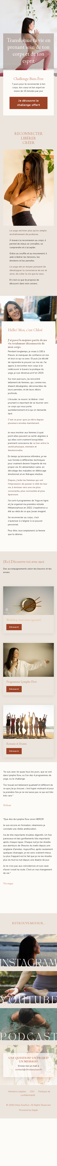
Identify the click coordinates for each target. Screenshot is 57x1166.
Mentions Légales (17, 1091)
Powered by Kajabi (28, 1110)
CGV (32, 1091)
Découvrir (14, 627)
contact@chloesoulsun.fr (28, 1069)
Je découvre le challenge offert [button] (28, 103)
